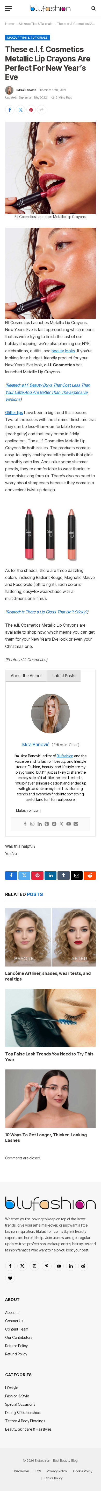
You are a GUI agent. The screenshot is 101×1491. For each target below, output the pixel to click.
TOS (38, 1471)
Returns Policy (16, 1345)
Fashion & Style (17, 1396)
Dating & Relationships (22, 1412)
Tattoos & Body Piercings (25, 1421)
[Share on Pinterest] (31, 109)
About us (12, 1312)
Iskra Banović (26, 90)
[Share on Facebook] (10, 109)
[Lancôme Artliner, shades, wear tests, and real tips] (50, 937)
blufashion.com (28, 810)
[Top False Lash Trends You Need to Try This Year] (50, 1018)
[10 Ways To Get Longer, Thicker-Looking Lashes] (50, 1098)
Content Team (16, 1329)
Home (9, 24)
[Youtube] (68, 824)
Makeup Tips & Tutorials (35, 24)
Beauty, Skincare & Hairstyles (28, 1429)
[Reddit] (54, 824)
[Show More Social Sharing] (41, 109)
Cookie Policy (82, 1471)
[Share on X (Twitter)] (20, 109)
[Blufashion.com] (50, 8)
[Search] (93, 8)
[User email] (76, 824)
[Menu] (8, 8)
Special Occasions (20, 1404)
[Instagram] (32, 824)
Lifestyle (11, 1387)
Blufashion (65, 756)
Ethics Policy (54, 1478)
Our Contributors (18, 1337)
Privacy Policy (57, 1471)
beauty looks (63, 350)
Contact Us (14, 1321)
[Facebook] (25, 824)
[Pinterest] (47, 824)
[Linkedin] (39, 824)
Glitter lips (14, 412)
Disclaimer (21, 1471)
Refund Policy (16, 1354)
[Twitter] (61, 824)
